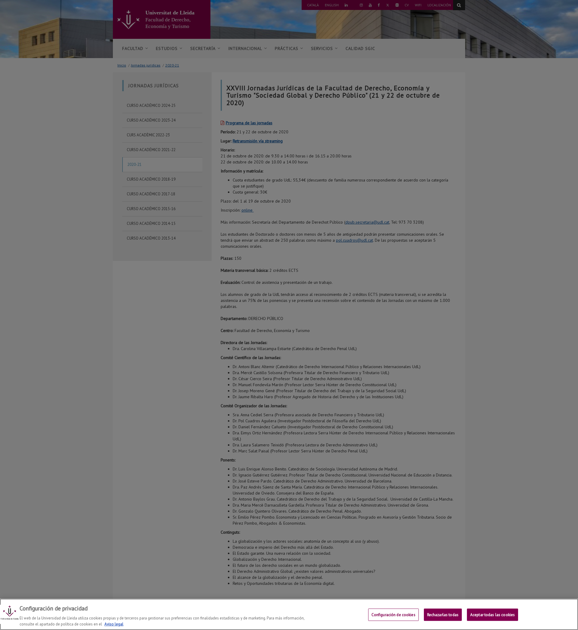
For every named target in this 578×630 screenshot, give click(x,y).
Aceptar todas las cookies (492, 614)
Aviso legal (113, 623)
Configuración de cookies (393, 614)
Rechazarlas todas (442, 614)
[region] (289, 614)
